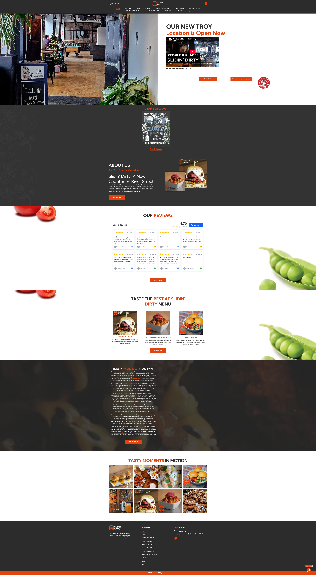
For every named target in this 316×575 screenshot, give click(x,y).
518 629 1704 (115, 3)
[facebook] (206, 3)
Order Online (309, 565)
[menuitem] (118, 8)
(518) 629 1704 (181, 531)
